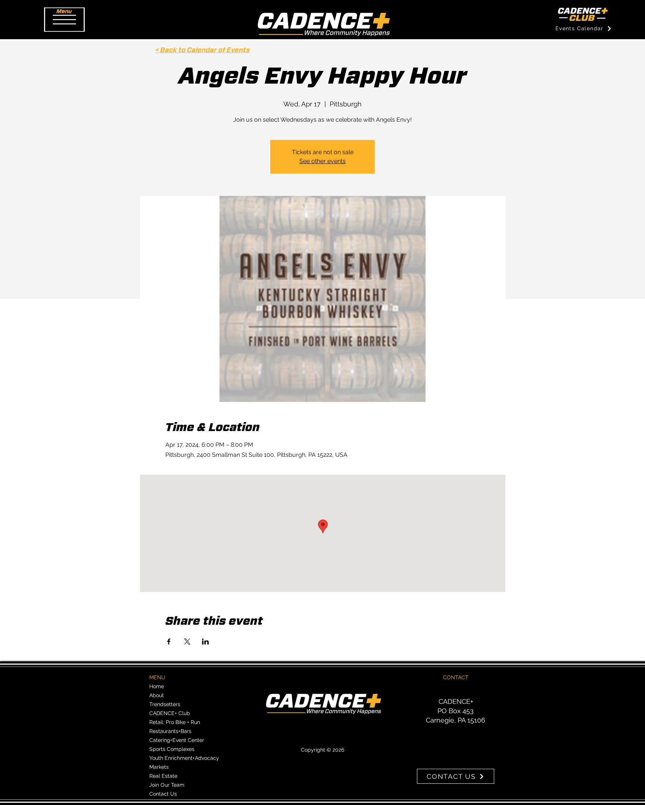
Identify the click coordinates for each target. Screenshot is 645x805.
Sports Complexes (171, 749)
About (156, 695)
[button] (64, 19)
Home (156, 686)
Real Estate (163, 776)
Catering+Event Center (176, 740)
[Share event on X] (187, 642)
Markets (159, 767)
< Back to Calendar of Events (202, 50)
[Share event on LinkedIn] (205, 642)
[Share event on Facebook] (168, 642)
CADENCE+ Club (169, 713)
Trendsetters (164, 704)
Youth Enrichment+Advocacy (184, 758)
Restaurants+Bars (170, 731)
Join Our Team (166, 785)
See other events (322, 161)
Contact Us (163, 794)
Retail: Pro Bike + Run (174, 722)
